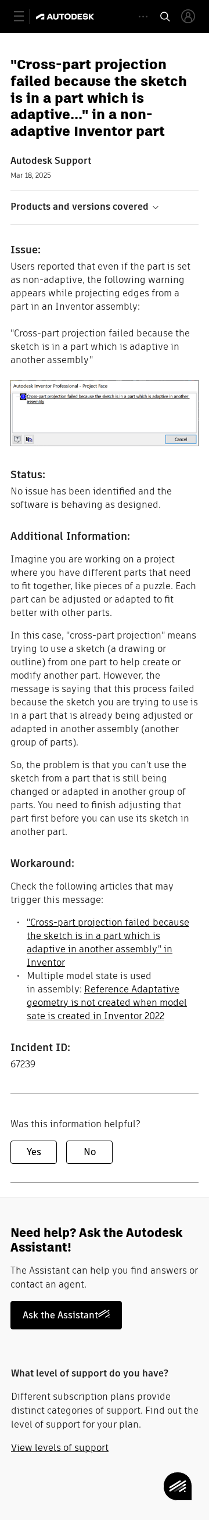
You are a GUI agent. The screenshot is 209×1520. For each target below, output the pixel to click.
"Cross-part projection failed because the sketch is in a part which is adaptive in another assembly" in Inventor (108, 942)
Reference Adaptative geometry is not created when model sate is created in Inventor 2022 (107, 1003)
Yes (34, 1152)
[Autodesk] (66, 16)
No (90, 1152)
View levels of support (60, 1447)
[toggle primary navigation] (25, 16)
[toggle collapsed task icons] (143, 16)
